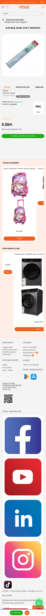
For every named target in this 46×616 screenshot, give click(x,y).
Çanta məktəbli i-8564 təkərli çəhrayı (19, 168)
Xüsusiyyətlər (23, 87)
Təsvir (7, 87)
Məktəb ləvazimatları (15, 20)
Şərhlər (40, 87)
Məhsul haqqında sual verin (24, 136)
